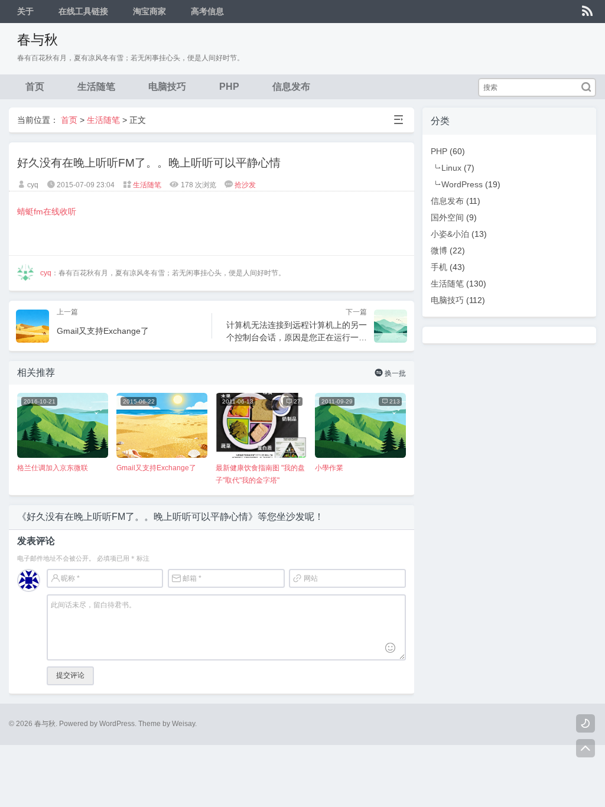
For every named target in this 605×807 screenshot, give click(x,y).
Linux (451, 168)
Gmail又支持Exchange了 (156, 468)
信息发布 (291, 87)
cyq (45, 273)
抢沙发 (245, 185)
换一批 (390, 373)
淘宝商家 (149, 11)
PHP (229, 87)
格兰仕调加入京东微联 (52, 468)
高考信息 (207, 11)
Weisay (183, 724)
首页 (34, 87)
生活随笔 (96, 87)
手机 (439, 267)
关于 (25, 11)
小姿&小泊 (450, 234)
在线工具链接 (83, 11)
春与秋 (37, 39)
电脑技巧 (167, 87)
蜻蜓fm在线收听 (48, 211)
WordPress (462, 184)
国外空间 (447, 217)
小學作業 (329, 468)
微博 (439, 250)
